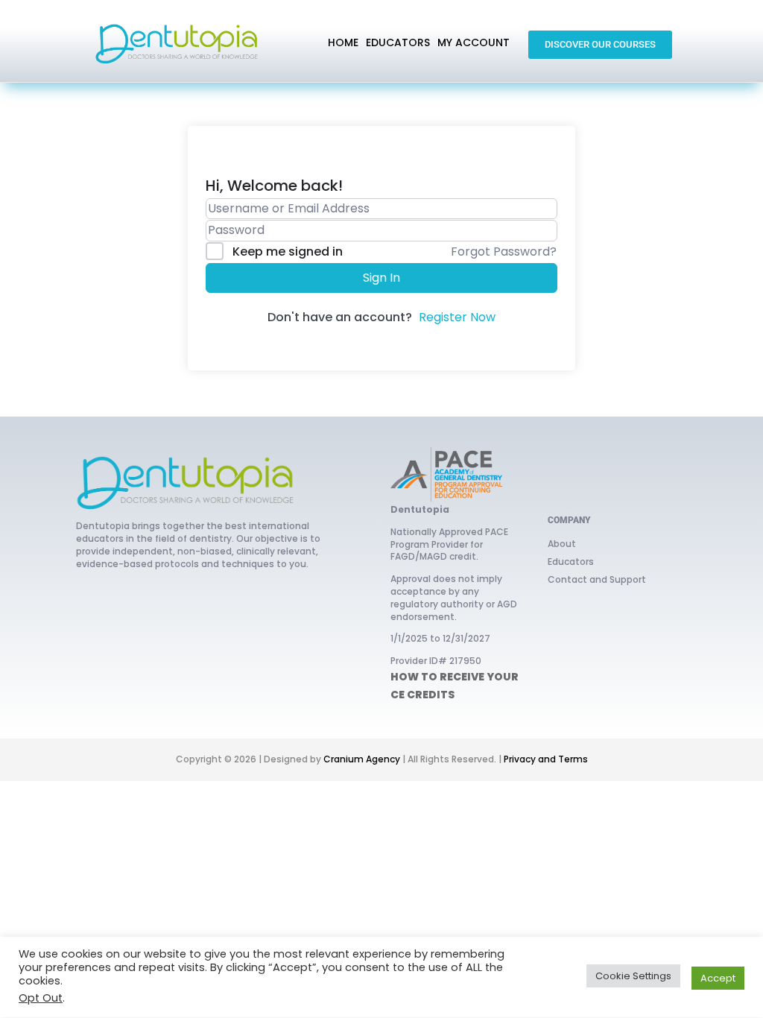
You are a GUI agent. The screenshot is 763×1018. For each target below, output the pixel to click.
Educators (571, 561)
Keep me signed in (287, 251)
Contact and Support (597, 579)
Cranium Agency (361, 759)
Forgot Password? (504, 251)
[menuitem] (343, 42)
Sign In (381, 277)
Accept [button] (717, 978)
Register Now (457, 317)
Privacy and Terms (546, 759)
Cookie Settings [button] (633, 976)
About (562, 543)
